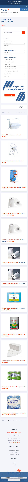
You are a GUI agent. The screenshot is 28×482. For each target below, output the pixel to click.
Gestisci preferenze (7, 477)
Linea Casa (8, 55)
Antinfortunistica (8, 43)
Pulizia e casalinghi (13, 12)
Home (2, 12)
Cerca (23, 32)
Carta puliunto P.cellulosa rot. (13, 262)
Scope (7, 64)
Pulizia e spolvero (10, 57)
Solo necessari (20, 477)
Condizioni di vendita (14, 450)
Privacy (14, 464)
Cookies (14, 465)
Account (14, 462)
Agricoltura (6, 41)
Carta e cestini (9, 59)
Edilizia (6, 45)
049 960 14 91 (17, 3)
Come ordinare (14, 452)
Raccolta (7, 73)
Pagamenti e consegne (14, 454)
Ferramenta (6, 48)
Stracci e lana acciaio (10, 68)
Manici (6, 76)
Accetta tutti (14, 480)
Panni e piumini (9, 61)
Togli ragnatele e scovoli (11, 71)
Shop (6, 12)
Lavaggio (7, 52)
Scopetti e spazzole (10, 66)
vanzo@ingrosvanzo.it (17, 1)
